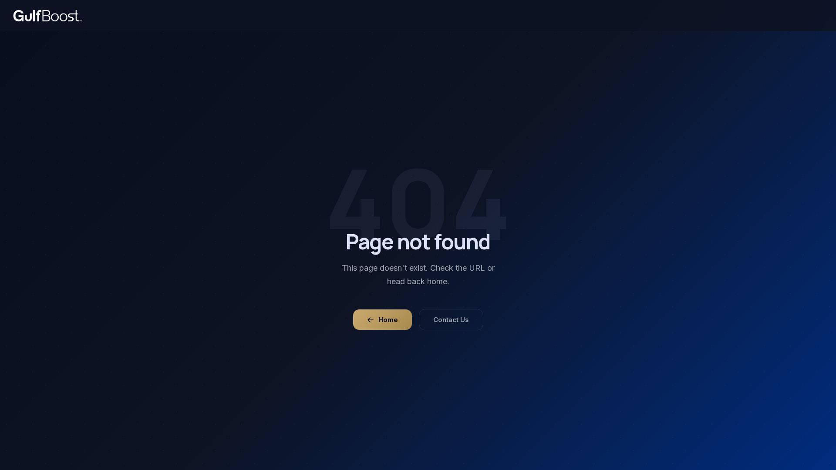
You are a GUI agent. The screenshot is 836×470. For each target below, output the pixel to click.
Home (388, 320)
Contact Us (451, 320)
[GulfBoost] (47, 16)
